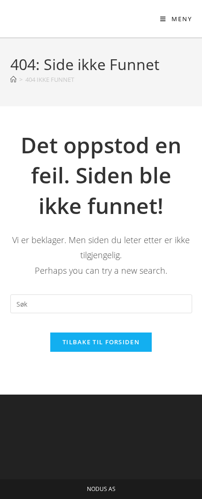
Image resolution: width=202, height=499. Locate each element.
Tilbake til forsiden (101, 342)
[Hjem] (13, 79)
